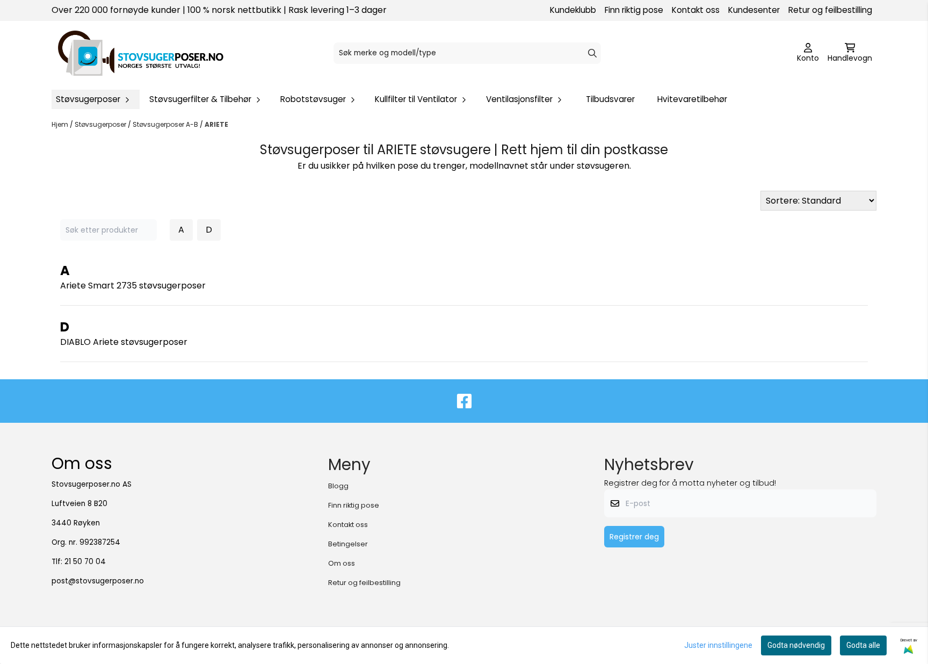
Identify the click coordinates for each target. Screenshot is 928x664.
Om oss (341, 563)
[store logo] (140, 53)
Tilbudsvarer (610, 99)
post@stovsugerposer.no (98, 581)
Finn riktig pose (634, 10)
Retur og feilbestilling (830, 10)
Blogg (338, 485)
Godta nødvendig (796, 645)
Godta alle (863, 645)
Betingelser (348, 543)
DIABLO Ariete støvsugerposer (123, 342)
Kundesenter (754, 10)
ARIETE (216, 124)
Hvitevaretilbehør (692, 99)
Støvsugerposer (101, 124)
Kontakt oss (696, 10)
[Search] (592, 53)
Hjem (61, 124)
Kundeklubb (573, 10)
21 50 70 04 (85, 562)
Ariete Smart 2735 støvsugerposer (133, 285)
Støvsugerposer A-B (166, 124)
